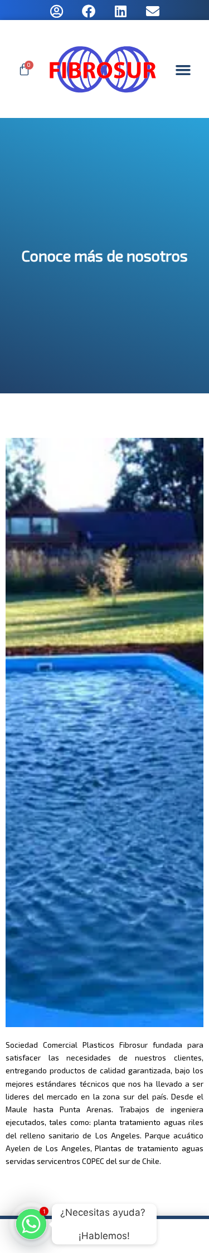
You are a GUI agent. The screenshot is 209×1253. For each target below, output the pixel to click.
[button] (183, 70)
